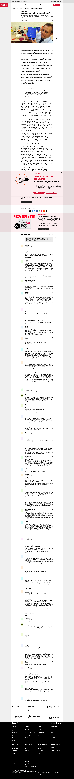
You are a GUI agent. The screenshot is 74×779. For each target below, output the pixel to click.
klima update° (14, 750)
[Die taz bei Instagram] (61, 723)
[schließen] (61, 173)
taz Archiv (52, 752)
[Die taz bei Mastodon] (56, 723)
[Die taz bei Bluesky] (59, 723)
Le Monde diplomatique (55, 750)
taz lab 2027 (40, 753)
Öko (13, 730)
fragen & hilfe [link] (25, 1)
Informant (40, 772)
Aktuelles (39, 729)
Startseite (13, 8)
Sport (13, 735)
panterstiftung (53, 735)
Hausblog (39, 730)
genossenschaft (54, 730)
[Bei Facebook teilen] (37, 211)
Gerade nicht (57, 173)
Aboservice (27, 763)
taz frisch (26, 748)
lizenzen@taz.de (19, 772)
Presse (39, 735)
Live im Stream (40, 750)
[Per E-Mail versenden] (30, 211)
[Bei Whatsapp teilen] (39, 211)
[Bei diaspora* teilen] (41, 211)
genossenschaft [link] (53, 1)
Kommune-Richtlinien (53, 770)
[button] (61, 5)
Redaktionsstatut (45, 770)
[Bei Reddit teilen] (44, 211)
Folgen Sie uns (52, 723)
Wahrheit (13, 740)
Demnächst (40, 747)
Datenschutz (44, 772)
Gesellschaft (14, 732)
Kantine (13, 763)
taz (15, 723)
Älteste (52, 234)
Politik (17, 8)
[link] (14, 5)
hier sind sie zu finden (32, 240)
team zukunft (27, 747)
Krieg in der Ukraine (28, 735)
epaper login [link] (59, 1)
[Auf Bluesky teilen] (34, 211)
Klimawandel (27, 737)
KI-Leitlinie (59, 770)
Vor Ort (39, 748)
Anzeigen (14, 766)
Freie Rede (14, 753)
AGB (52, 772)
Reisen (13, 761)
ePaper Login (27, 764)
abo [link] (50, 1)
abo (51, 729)
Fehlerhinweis (33, 208)
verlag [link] (13, 1)
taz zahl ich (53, 732)
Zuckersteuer (27, 729)
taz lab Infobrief (28, 751)
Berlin (13, 737)
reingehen (14, 755)
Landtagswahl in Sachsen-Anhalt (30, 733)
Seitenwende (56, 772)
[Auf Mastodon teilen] (32, 211)
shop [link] (21, 1)
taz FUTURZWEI (53, 748)
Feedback (27, 761)
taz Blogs (52, 747)
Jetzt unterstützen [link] (26, 202)
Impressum (49, 772)
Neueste (49, 234)
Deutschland (22, 8)
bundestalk (14, 747)
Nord (13, 738)
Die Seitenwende (41, 732)
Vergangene (40, 751)
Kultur (13, 734)
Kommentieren (27, 208)
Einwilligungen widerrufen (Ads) (44, 774)
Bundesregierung (28, 730)
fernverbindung (15, 748)
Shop (13, 765)
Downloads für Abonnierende (30, 766)
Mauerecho (14, 751)
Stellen (39, 734)
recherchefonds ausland (55, 734)
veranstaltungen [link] (17, 1)
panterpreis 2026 (54, 737)
